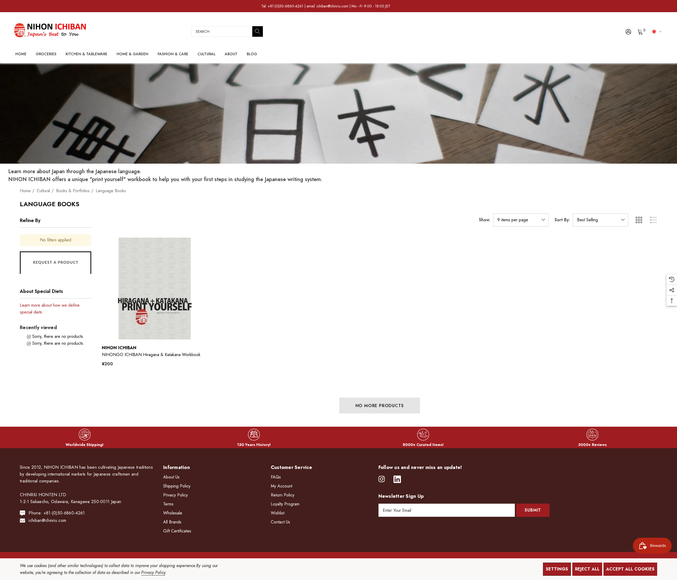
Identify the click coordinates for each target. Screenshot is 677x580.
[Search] (257, 31)
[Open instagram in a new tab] (381, 479)
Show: (484, 220)
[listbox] (600, 220)
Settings (557, 569)
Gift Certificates (177, 531)
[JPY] (655, 31)
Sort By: (562, 220)
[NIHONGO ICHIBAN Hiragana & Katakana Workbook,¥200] (154, 288)
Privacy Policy (153, 572)
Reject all (587, 569)
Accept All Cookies (630, 569)
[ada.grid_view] (638, 220)
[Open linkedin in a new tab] (397, 479)
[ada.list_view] (653, 220)
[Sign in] (628, 31)
